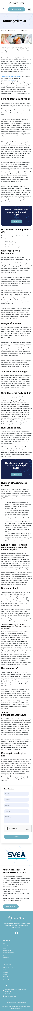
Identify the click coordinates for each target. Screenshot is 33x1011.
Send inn (16, 837)
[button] (29, 9)
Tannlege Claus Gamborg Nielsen (11, 76)
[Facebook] (16, 933)
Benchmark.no (18, 1008)
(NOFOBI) (11, 80)
